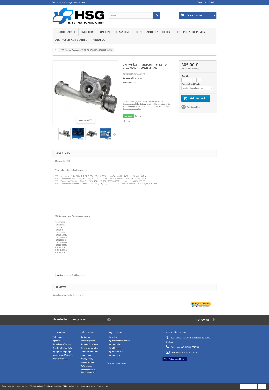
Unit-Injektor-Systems (115, 32)
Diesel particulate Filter (153, 32)
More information (248, 386)
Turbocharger (65, 32)
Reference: (127, 74)
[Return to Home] (55, 50)
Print (129, 121)
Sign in (212, 2)
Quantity (185, 76)
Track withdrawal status (116, 363)
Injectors (87, 32)
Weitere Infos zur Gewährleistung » (71, 275)
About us (99, 39)
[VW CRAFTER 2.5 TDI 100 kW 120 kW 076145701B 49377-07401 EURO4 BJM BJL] (64, 134)
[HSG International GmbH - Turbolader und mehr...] (78, 16)
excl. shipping (193, 68)
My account (116, 332)
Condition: (127, 78)
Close (262, 386)
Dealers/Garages (88, 362)
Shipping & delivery (89, 344)
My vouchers (114, 355)
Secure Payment (88, 341)
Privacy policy (87, 359)
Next (114, 134)
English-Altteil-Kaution (191, 84)
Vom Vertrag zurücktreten (174, 359)
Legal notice (86, 355)
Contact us (201, 2)
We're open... (86, 366)
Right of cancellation (89, 348)
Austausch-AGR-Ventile (71, 39)
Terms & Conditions (89, 352)
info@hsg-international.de (186, 352)
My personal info (116, 352)
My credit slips (115, 344)
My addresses (114, 348)
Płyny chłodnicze (60, 359)
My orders (113, 337)
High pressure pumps (190, 32)
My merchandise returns (119, 341)
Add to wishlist (193, 107)
